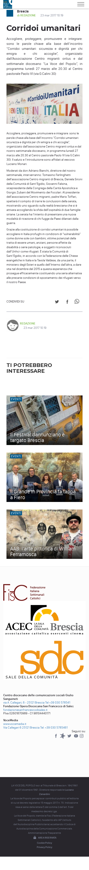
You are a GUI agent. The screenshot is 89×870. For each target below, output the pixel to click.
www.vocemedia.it (14, 724)
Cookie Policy (44, 842)
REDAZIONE (27, 323)
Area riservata (47, 837)
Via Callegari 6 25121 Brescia (21, 727)
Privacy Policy (44, 847)
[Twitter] (69, 738)
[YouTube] (76, 738)
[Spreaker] (63, 738)
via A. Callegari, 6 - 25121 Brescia (23, 702)
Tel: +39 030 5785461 (54, 727)
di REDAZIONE (27, 15)
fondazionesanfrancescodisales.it (25, 710)
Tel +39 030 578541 (57, 702)
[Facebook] (56, 738)
